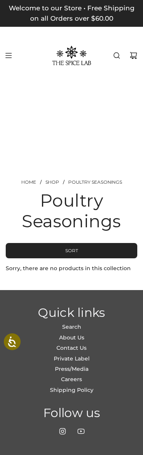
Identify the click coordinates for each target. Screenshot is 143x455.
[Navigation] (8, 55)
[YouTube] (80, 431)
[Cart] (133, 55)
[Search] (116, 55)
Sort (71, 250)
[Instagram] (62, 431)
